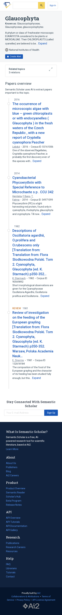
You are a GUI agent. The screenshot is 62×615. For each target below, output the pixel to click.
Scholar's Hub (13, 496)
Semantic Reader (15, 492)
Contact (10, 576)
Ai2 (38, 593)
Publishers (11, 467)
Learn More (12, 449)
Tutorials (11, 572)
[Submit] (41, 5)
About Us (11, 463)
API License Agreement (43, 600)
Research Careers (15, 547)
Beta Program (13, 500)
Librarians (11, 568)
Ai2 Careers (12, 475)
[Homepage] (6, 5)
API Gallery (12, 530)
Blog (10, 471)
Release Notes (14, 504)
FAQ (8, 564)
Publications (12, 543)
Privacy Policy (23, 600)
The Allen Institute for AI (31, 606)
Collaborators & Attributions (25, 596)
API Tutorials (13, 522)
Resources (12, 551)
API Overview (13, 517)
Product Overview (15, 488)
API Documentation (16, 526)
